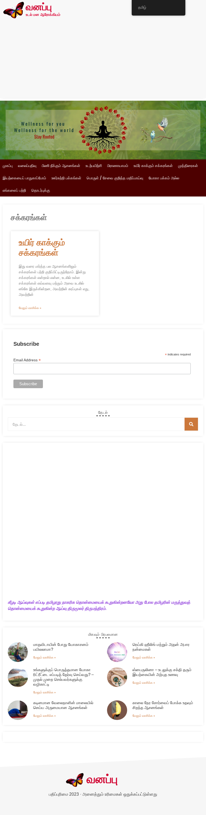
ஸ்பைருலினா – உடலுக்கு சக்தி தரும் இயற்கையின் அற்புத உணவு (162, 672)
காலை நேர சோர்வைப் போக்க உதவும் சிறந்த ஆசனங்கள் (163, 705)
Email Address (27, 360)
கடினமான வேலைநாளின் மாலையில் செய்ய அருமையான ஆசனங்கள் (63, 705)
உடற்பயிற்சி (94, 165)
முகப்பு (8, 165)
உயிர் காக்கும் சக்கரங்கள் (153, 165)
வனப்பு (39, 7)
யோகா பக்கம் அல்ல (164, 178)
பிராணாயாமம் (117, 165)
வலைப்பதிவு (27, 165)
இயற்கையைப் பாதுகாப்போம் (24, 178)
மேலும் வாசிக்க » (30, 308)
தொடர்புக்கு (40, 190)
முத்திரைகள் (188, 165)
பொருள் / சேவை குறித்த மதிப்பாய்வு (115, 178)
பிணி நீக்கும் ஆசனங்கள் (61, 165)
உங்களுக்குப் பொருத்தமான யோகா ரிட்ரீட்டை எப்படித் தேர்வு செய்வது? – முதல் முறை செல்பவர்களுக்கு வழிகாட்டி (63, 676)
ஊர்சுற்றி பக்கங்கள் (66, 178)
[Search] (191, 424)
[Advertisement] (103, 60)
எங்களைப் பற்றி (14, 190)
